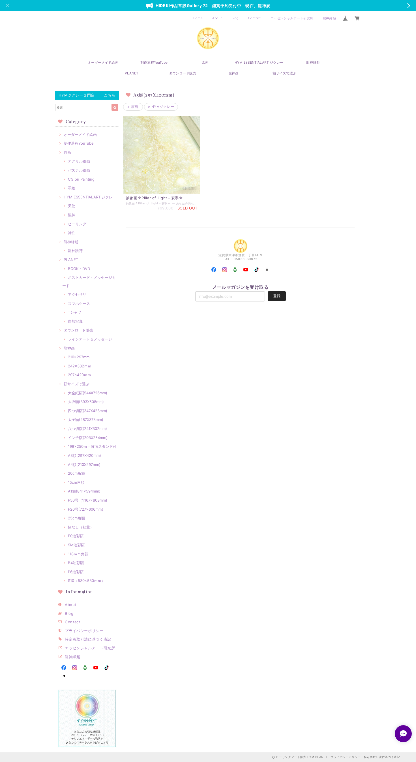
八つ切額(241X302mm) (87, 428)
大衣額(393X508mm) (86, 401)
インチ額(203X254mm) (88, 437)
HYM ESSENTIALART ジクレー (259, 62)
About (217, 18)
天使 (71, 206)
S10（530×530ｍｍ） (86, 580)
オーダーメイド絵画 (103, 62)
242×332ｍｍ (79, 366)
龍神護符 (75, 250)
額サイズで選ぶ (284, 73)
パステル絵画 (79, 170)
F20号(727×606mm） (86, 509)
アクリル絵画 (79, 161)
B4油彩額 (76, 562)
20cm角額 (76, 473)
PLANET (131, 73)
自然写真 (75, 321)
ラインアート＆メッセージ (90, 339)
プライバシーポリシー (84, 630)
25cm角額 (76, 518)
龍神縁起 (329, 18)
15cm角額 (76, 482)
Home (198, 18)
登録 (276, 296)
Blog (235, 18)
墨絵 (71, 188)
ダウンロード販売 (182, 73)
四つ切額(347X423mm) (87, 410)
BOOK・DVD (79, 268)
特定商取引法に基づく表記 (88, 639)
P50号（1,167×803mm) (87, 500)
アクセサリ (77, 294)
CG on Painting (81, 179)
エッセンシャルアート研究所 (292, 18)
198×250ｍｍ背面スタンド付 (92, 446)
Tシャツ (74, 312)
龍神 (71, 215)
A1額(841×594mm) (84, 491)
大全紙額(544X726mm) (87, 393)
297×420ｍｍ (79, 375)
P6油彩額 (75, 572)
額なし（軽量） (81, 527)
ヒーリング (77, 224)
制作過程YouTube (154, 62)
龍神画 (233, 73)
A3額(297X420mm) (84, 455)
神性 (71, 232)
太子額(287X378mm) (85, 419)
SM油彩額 (76, 545)
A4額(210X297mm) (84, 464)
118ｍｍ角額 (78, 554)
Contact (254, 18)
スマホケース (79, 303)
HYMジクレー (162, 106)
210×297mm (78, 357)
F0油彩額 (75, 536)
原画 (204, 62)
